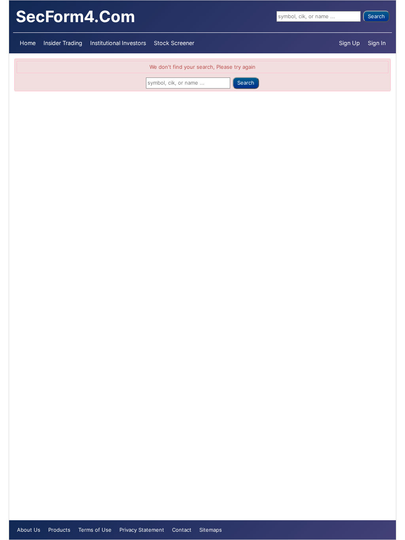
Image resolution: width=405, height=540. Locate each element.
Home (28, 43)
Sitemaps (210, 530)
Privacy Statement (141, 530)
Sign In (377, 43)
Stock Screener (174, 43)
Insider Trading (63, 43)
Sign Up (349, 43)
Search (376, 16)
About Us (28, 530)
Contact (181, 530)
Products (59, 530)
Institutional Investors (118, 43)
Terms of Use (95, 530)
